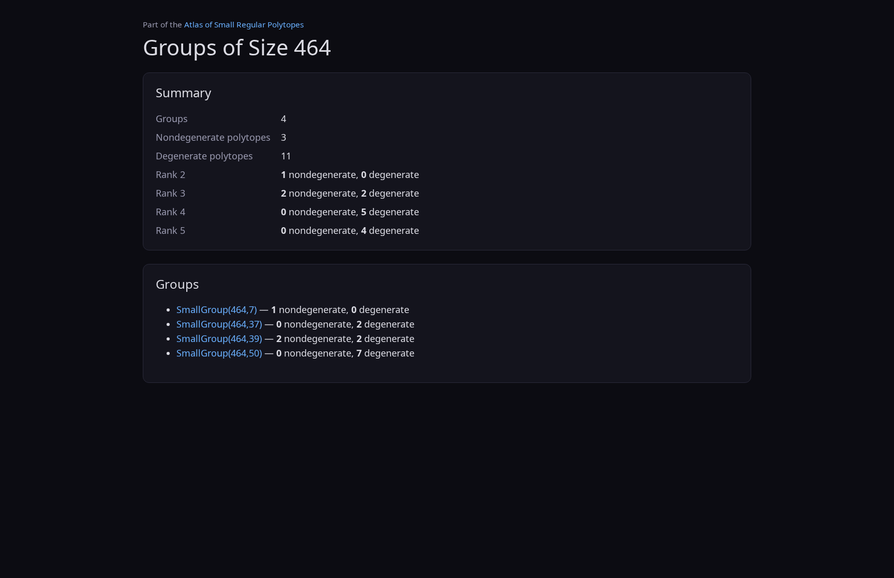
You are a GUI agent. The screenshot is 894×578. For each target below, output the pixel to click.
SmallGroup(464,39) (219, 338)
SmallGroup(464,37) (219, 324)
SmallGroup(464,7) (216, 309)
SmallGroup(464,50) (219, 353)
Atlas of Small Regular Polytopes (244, 24)
